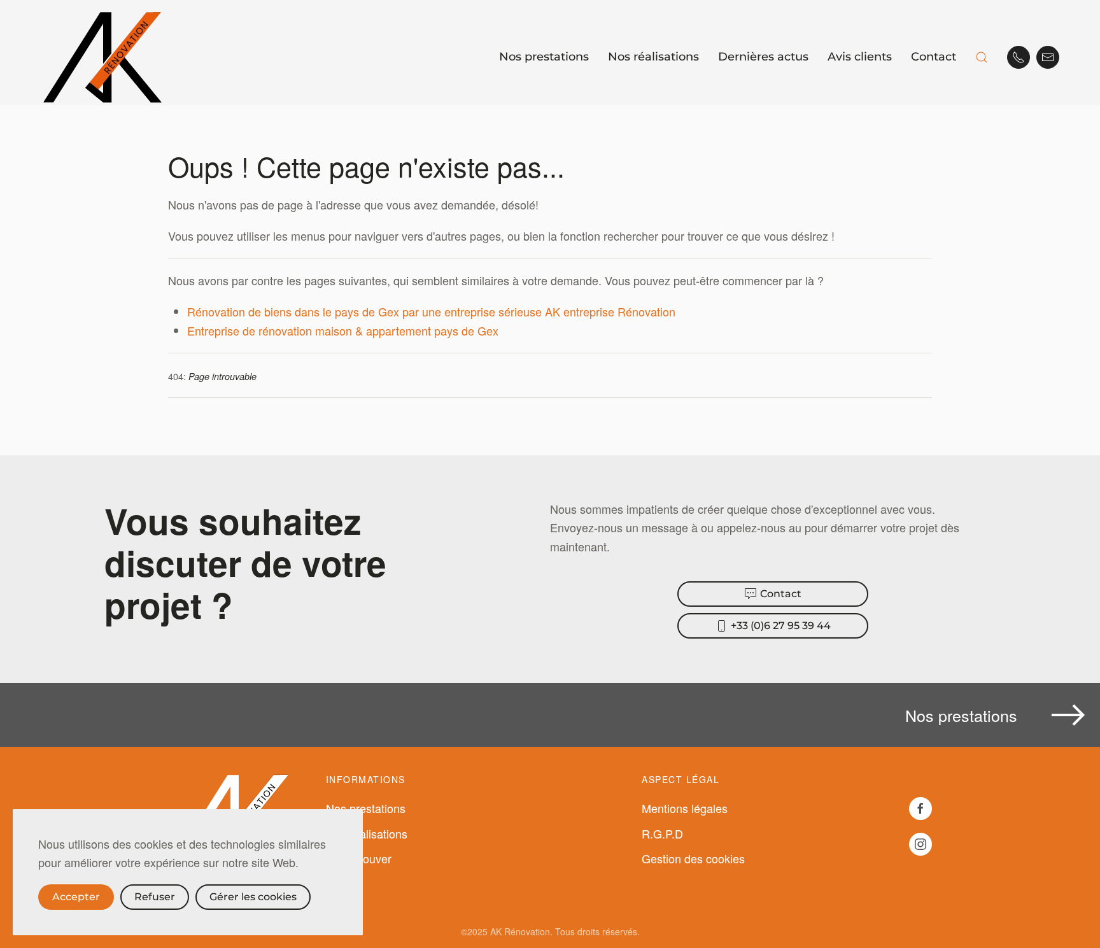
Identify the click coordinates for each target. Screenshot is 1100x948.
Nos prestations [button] (544, 57)
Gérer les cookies (253, 897)
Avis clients (860, 57)
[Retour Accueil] (104, 57)
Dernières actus (763, 57)
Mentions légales (685, 808)
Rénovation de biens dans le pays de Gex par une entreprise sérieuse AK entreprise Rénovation (431, 311)
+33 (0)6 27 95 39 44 (781, 625)
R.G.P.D (662, 833)
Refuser (154, 897)
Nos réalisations (653, 57)
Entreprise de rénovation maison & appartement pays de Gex (342, 330)
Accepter (76, 897)
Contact (933, 57)
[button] (981, 57)
